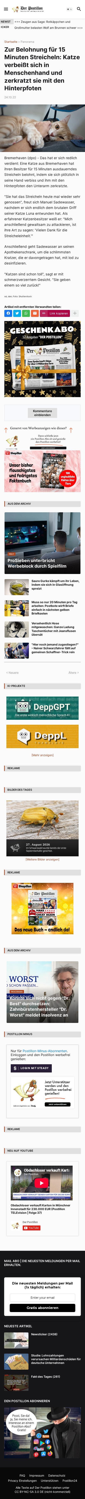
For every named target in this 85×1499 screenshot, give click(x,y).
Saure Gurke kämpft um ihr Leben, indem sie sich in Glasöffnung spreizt (55, 584)
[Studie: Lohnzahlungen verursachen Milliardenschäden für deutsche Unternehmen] (16, 1362)
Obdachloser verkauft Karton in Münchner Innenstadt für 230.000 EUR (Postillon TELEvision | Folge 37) (40, 1208)
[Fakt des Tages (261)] (16, 1383)
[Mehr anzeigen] (75, 313)
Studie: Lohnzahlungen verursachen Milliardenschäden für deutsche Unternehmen (56, 1359)
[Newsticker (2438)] (16, 1340)
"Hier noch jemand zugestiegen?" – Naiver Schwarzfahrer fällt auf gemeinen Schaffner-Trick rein (55, 648)
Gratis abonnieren (42, 1308)
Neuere (14, 672)
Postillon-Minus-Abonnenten (45, 1051)
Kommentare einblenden (42, 413)
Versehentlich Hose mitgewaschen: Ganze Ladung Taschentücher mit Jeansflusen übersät (54, 628)
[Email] (35, 313)
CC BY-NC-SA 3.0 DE (29, 1491)
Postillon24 (70, 1480)
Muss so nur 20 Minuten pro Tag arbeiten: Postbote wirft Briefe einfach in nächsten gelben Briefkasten (54, 607)
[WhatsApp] (26, 313)
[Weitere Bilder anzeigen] (42, 859)
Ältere (72, 672)
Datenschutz (56, 1475)
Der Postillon (43, 1487)
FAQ (22, 1475)
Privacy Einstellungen (22, 1480)
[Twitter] (17, 313)
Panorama (27, 41)
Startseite (10, 41)
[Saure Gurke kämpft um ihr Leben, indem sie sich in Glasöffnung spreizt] (17, 587)
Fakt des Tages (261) (45, 1376)
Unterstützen (49, 1480)
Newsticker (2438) (44, 1334)
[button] (5, 9)
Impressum (36, 1475)
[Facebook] (8, 313)
